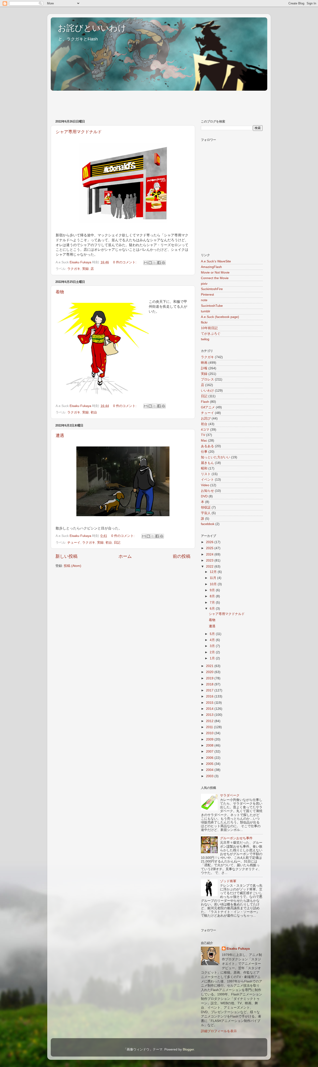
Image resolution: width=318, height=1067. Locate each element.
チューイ (73, 542)
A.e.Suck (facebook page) (220, 317)
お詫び (206, 418)
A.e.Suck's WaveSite (216, 261)
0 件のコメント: (125, 262)
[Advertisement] (135, 102)
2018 (210, 684)
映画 (204, 362)
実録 (85, 269)
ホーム (125, 556)
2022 (210, 566)
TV (203, 435)
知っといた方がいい (215, 457)
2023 (210, 560)
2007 (210, 751)
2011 (210, 727)
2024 (210, 554)
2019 (210, 678)
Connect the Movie (215, 278)
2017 (210, 690)
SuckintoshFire (212, 289)
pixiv (204, 283)
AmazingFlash (211, 267)
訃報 (204, 368)
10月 (214, 584)
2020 (210, 672)
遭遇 (60, 435)
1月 (213, 658)
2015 (210, 702)
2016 (210, 696)
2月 (213, 652)
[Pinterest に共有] (163, 262)
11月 (213, 578)
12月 (214, 572)
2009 (210, 739)
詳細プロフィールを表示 (219, 1031)
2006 (210, 758)
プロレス (207, 379)
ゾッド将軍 (228, 881)
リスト (206, 474)
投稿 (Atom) (72, 566)
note (204, 300)
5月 (213, 634)
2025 (210, 548)
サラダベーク (230, 795)
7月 (213, 602)
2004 (210, 770)
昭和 (204, 468)
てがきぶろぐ (210, 333)
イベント (207, 479)
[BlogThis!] (150, 262)
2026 (210, 542)
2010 (210, 733)
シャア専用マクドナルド (79, 131)
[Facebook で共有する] (159, 262)
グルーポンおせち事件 (236, 838)
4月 (213, 640)
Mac (204, 440)
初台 (94, 412)
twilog (205, 339)
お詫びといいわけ (92, 28)
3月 (213, 646)
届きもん (207, 463)
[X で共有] (154, 262)
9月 (213, 590)
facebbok (207, 524)
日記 (117, 542)
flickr (204, 322)
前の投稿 (181, 556)
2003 (210, 776)
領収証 (206, 507)
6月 (213, 608)
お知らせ (207, 490)
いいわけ (207, 390)
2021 (210, 666)
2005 (210, 764)
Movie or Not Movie (215, 272)
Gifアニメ (208, 407)
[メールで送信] (145, 262)
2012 (210, 721)
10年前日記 (209, 328)
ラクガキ (73, 269)
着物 (60, 292)
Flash (205, 401)
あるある (207, 446)
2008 (210, 745)
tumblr (205, 311)
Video (205, 485)
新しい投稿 (66, 556)
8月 (213, 596)
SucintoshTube (212, 305)
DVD (204, 496)
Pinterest (207, 294)
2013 (210, 715)
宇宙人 (206, 513)
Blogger (188, 1049)
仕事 (204, 451)
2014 (210, 708)
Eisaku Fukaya (238, 948)
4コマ (205, 429)
